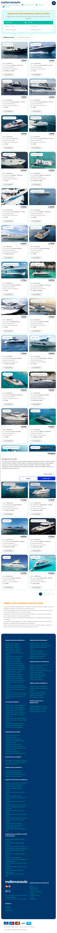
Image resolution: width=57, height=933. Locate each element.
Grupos (32, 897)
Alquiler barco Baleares (36, 653)
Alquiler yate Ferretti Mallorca (14, 727)
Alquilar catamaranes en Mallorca (16, 779)
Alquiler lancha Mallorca (12, 643)
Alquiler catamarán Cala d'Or (13, 823)
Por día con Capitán (35, 892)
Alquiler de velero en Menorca (38, 669)
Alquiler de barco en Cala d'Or (14, 656)
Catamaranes (34, 888)
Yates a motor (34, 890)
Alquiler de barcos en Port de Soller (15, 695)
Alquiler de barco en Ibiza (12, 752)
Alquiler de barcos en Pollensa (14, 678)
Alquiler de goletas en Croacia (38, 708)
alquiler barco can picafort (13, 658)
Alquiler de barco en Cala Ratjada (15, 665)
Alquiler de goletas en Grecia (38, 710)
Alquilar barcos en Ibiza (12, 732)
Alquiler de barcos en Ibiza (13, 739)
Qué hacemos (9, 910)
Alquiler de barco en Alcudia (13, 676)
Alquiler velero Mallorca (36, 695)
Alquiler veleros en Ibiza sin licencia (15, 753)
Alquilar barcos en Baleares (38, 640)
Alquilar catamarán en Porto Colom (15, 805)
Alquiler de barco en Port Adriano (15, 669)
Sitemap (24, 930)
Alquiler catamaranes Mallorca (14, 785)
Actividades (33, 899)
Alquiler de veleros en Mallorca (39, 686)
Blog (19, 930)
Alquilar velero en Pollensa (37, 692)
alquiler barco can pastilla (12, 662)
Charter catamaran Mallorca (13, 787)
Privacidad (14, 930)
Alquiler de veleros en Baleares (39, 665)
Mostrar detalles (48, 474)
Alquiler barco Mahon (36, 678)
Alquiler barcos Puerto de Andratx (15, 680)
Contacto (7, 7)
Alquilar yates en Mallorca (13, 767)
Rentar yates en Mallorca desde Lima (16, 848)
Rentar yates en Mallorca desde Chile (16, 846)
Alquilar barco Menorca (36, 680)
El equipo (8, 907)
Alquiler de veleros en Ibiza (13, 744)
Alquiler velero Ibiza (11, 737)
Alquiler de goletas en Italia (37, 711)
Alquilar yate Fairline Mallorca (13, 725)
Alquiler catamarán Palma (13, 827)
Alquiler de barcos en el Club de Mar (15, 693)
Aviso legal (7, 930)
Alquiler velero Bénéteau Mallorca (15, 709)
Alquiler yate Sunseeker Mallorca (14, 724)
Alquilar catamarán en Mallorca (14, 825)
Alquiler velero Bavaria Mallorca (14, 707)
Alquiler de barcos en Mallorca (15, 640)
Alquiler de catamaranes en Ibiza (14, 741)
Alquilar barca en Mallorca (37, 656)
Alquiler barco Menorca (36, 672)
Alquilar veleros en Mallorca (38, 683)
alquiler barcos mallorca (12, 647)
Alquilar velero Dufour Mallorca (14, 711)
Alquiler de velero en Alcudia (38, 694)
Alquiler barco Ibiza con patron (14, 746)
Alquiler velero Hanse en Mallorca (15, 713)
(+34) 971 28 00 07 (29, 5)
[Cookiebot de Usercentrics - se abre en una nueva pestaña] (48, 454)
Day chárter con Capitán (13, 757)
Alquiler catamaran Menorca (38, 674)
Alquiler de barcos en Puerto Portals (15, 687)
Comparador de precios (24, 37)
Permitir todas (46, 478)
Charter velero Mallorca (37, 697)
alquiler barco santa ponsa (13, 660)
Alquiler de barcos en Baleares (38, 643)
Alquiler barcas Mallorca (37, 651)
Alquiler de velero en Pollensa (13, 675)
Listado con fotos (8, 37)
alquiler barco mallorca (12, 645)
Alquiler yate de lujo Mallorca (13, 776)
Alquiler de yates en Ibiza (12, 735)
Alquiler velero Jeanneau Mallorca (15, 705)
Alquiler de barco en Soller (13, 673)
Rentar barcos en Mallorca (13, 857)
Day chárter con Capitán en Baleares (16, 760)
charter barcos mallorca (12, 651)
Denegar (28, 478)
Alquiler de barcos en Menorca (39, 661)
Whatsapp (40, 5)
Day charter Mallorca (11, 764)
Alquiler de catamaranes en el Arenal (16, 818)
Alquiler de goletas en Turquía (38, 706)
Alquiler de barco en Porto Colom (15, 667)
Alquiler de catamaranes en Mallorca (16, 783)
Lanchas (32, 893)
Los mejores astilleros (12, 702)
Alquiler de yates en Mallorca (13, 771)
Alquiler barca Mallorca (36, 658)
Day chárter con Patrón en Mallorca (15, 762)
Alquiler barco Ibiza (10, 750)
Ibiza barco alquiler (10, 742)
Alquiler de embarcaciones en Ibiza (40, 645)
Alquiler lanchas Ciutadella (37, 676)
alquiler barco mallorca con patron (15, 774)
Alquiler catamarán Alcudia (13, 796)
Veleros (32, 886)
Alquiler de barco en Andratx (13, 671)
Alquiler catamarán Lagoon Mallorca (16, 718)
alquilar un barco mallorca (13, 649)
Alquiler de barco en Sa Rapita (14, 664)
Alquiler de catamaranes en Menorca (40, 670)
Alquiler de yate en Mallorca (13, 772)
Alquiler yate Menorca (36, 667)
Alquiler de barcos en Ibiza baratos (15, 748)
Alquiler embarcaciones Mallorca (15, 686)
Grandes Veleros (34, 895)
